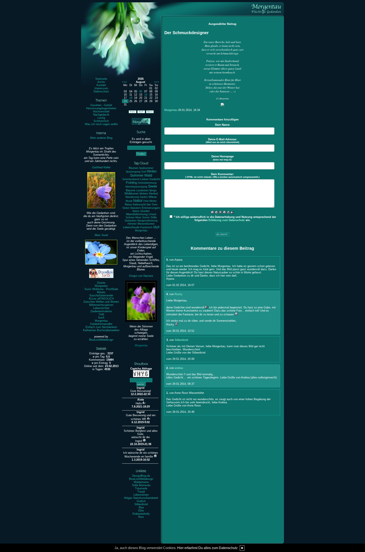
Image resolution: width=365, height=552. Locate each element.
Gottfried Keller (101, 167)
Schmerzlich (101, 121)
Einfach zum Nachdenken (101, 327)
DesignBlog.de (141, 475)
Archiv (101, 82)
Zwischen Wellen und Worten (101, 301)
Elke (141, 510)
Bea (141, 507)
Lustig (101, 117)
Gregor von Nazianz (141, 275)
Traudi (141, 491)
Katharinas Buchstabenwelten (101, 330)
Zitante (101, 282)
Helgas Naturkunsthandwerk (141, 497)
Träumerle (141, 488)
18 (130, 97)
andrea (179, 368)
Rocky (178, 294)
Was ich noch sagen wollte (101, 124)
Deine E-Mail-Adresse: (222, 140)
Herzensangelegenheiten (101, 108)
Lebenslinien (141, 494)
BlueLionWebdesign (101, 339)
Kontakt (101, 85)
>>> (156, 82)
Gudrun (141, 501)
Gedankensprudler (101, 323)
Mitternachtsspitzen (101, 304)
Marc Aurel (101, 235)
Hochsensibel (101, 111)
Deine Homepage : (222, 158)
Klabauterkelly (141, 513)
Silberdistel (141, 504)
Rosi (141, 516)
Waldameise (141, 482)
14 (145, 94)
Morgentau (101, 320)
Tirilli (101, 314)
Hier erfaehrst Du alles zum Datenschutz (207, 548)
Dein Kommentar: (222, 175)
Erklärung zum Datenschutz (226, 220)
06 (140, 91)
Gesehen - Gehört (101, 105)
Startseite (101, 78)
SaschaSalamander (101, 295)
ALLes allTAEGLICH (101, 298)
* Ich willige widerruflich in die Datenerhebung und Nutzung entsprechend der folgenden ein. (224, 218)
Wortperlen (101, 285)
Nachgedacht (101, 114)
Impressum (101, 88)
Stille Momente (141, 485)
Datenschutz (101, 91)
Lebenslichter (101, 308)
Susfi (101, 317)
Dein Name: (222, 124)
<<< (124, 82)
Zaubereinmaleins (101, 311)
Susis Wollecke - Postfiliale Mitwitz (101, 290)
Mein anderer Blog (101, 137)
